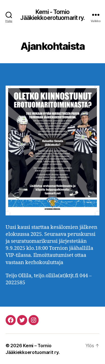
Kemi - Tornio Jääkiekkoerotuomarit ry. (52, 15)
